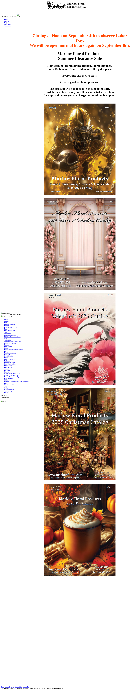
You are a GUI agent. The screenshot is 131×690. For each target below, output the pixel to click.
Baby (5, 322)
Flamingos (7, 354)
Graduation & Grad (9, 359)
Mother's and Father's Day (11, 375)
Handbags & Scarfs (9, 362)
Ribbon (6, 380)
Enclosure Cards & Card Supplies (13, 349)
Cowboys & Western (10, 343)
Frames (6, 357)
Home (6, 19)
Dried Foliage (8, 346)
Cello (5, 332)
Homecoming (8, 367)
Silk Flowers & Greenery (11, 385)
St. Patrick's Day (9, 389)
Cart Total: (13, 16)
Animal (6, 321)
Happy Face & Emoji (10, 364)
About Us (7, 21)
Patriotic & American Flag (11, 377)
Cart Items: (4, 16)
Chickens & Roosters (10, 335)
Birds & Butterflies (9, 330)
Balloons (6, 325)
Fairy (5, 351)
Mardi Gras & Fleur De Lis (12, 373)
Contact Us (7, 26)
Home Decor (8, 365)
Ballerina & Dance (9, 324)
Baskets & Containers (10, 327)
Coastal (6, 338)
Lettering (6, 372)
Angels (6, 319)
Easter (6, 348)
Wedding (6, 393)
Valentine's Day (8, 391)
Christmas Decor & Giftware (12, 337)
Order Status (7, 24)
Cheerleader (7, 333)
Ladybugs (7, 370)
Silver (6, 386)
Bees (5, 329)
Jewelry (6, 369)
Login (6, 23)
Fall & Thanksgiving (10, 353)
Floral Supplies (8, 356)
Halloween (7, 361)
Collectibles (7, 340)
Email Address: (5, 397)
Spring (6, 388)
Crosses (6, 345)
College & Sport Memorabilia (12, 341)
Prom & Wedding (9, 378)
